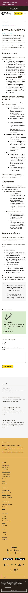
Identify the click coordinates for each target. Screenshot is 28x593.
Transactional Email (6, 472)
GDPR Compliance (6, 476)
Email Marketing (5, 469)
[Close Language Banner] (26, 3)
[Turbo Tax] (9, 550)
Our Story (4, 516)
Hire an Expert (5, 534)
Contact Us (4, 532)
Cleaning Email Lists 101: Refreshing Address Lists (12, 452)
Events (3, 509)
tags (21, 224)
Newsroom (4, 518)
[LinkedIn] (15, 565)
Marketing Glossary (6, 495)
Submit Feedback (8, 366)
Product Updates (5, 467)
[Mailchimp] (18, 553)
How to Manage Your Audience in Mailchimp (11, 445)
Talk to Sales (4, 539)
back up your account (8, 177)
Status (3, 481)
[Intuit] (14, 547)
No (5, 344)
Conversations (14, 129)
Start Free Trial (18, 13)
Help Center (5, 25)
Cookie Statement (8, 587)
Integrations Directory (7, 497)
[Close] (26, 581)
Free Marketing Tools (6, 492)
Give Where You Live (6, 520)
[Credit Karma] (17, 550)
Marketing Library (6, 490)
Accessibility (4, 525)
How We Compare (6, 474)
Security (4, 478)
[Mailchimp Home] (6, 13)
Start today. (14, 9)
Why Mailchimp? (5, 465)
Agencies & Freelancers (7, 504)
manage (15, 214)
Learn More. (8, 331)
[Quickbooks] (10, 553)
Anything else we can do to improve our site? (13, 348)
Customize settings (14, 590)
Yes (5, 342)
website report (14, 149)
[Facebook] (5, 565)
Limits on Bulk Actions (18, 72)
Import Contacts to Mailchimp (11, 397)
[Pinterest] (23, 565)
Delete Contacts (6, 388)
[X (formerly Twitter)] (8, 565)
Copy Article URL (8, 33)
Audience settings (15, 90)
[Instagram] (12, 565)
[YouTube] (19, 565)
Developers (4, 506)
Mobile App (4, 483)
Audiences (13, 25)
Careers (3, 523)
